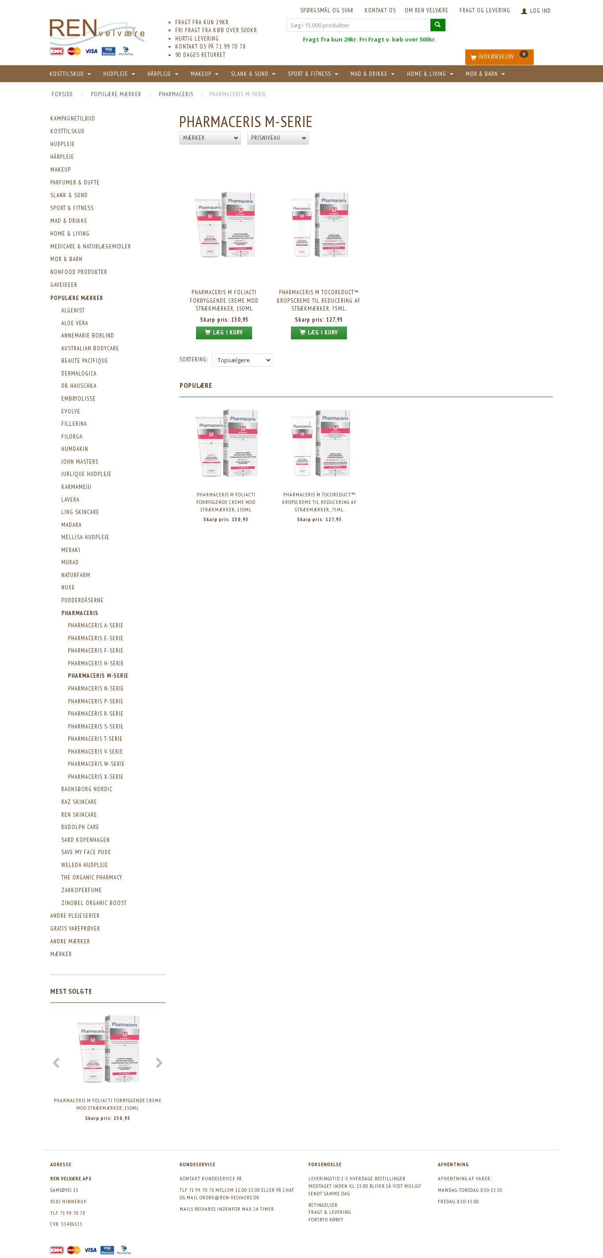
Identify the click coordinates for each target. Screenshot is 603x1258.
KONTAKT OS (380, 10)
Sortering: (193, 359)
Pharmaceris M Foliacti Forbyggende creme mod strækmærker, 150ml (108, 1104)
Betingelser (323, 1205)
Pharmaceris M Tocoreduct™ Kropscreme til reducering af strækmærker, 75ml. (319, 300)
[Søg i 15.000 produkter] (437, 25)
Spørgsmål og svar (327, 10)
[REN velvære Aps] (97, 30)
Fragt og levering (485, 10)
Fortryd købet (326, 1219)
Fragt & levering (330, 1212)
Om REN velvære (426, 10)
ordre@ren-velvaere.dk (230, 1197)
